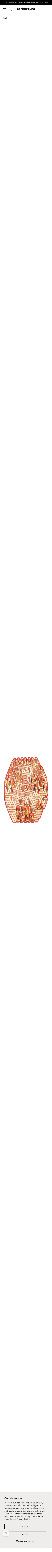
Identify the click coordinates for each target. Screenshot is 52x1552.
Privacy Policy (23, 1519)
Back (5, 18)
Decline (25, 1533)
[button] (6, 9)
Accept (25, 1526)
